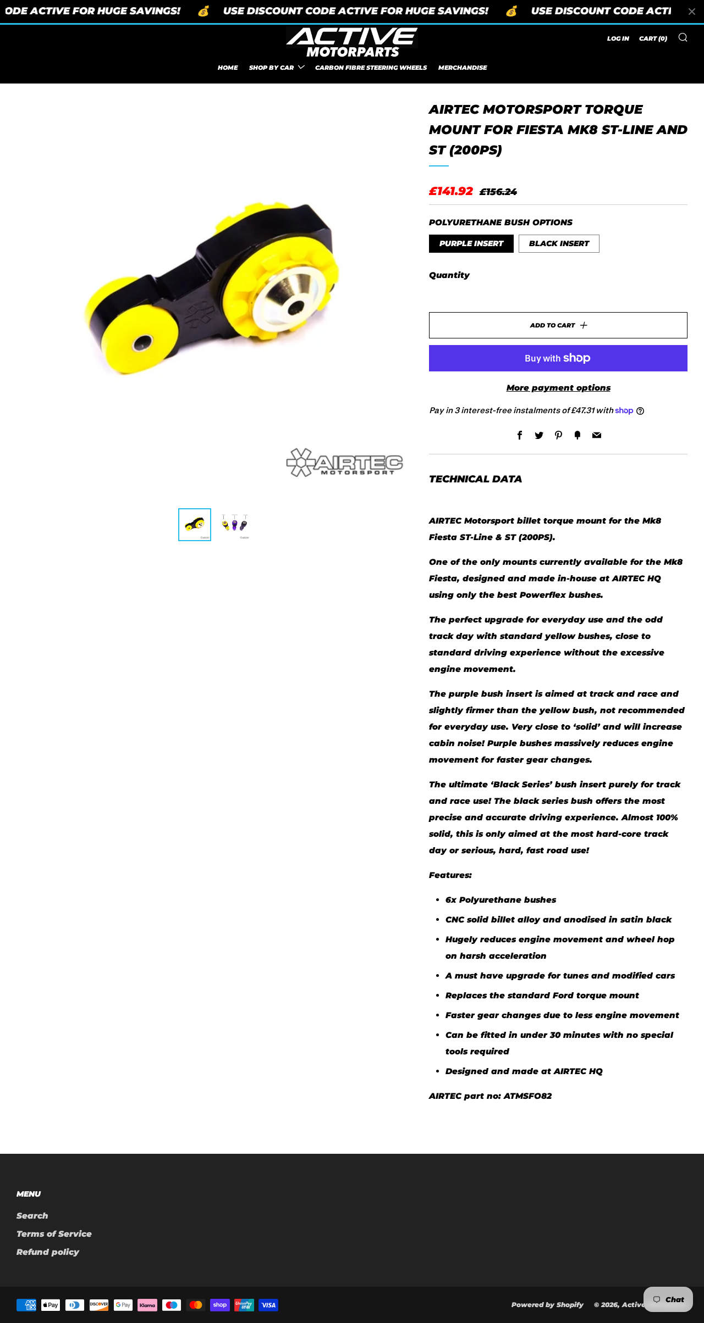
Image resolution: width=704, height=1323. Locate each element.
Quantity (449, 275)
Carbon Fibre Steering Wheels (371, 67)
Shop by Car (271, 67)
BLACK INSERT (559, 243)
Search (32, 1215)
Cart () (653, 38)
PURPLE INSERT (471, 243)
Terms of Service (54, 1233)
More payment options (558, 387)
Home (228, 67)
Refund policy (47, 1252)
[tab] (194, 524)
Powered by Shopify (548, 1304)
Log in (618, 38)
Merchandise (462, 67)
